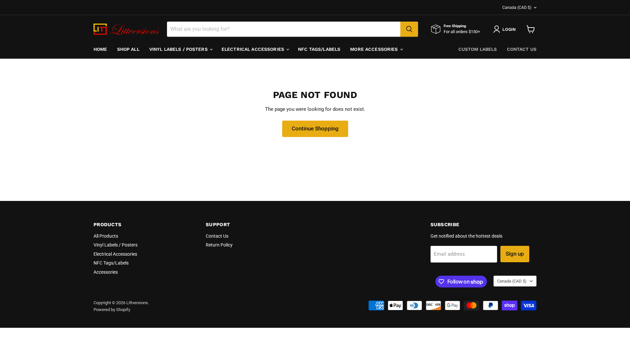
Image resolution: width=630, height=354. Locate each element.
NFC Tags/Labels (319, 49)
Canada (516, 7)
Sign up (515, 253)
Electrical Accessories (253, 49)
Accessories (106, 272)
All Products (106, 236)
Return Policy (219, 244)
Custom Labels (477, 49)
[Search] (409, 29)
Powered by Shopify (112, 309)
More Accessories (374, 49)
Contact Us (521, 49)
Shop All (128, 49)
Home (100, 49)
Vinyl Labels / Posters (179, 49)
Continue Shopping (315, 128)
